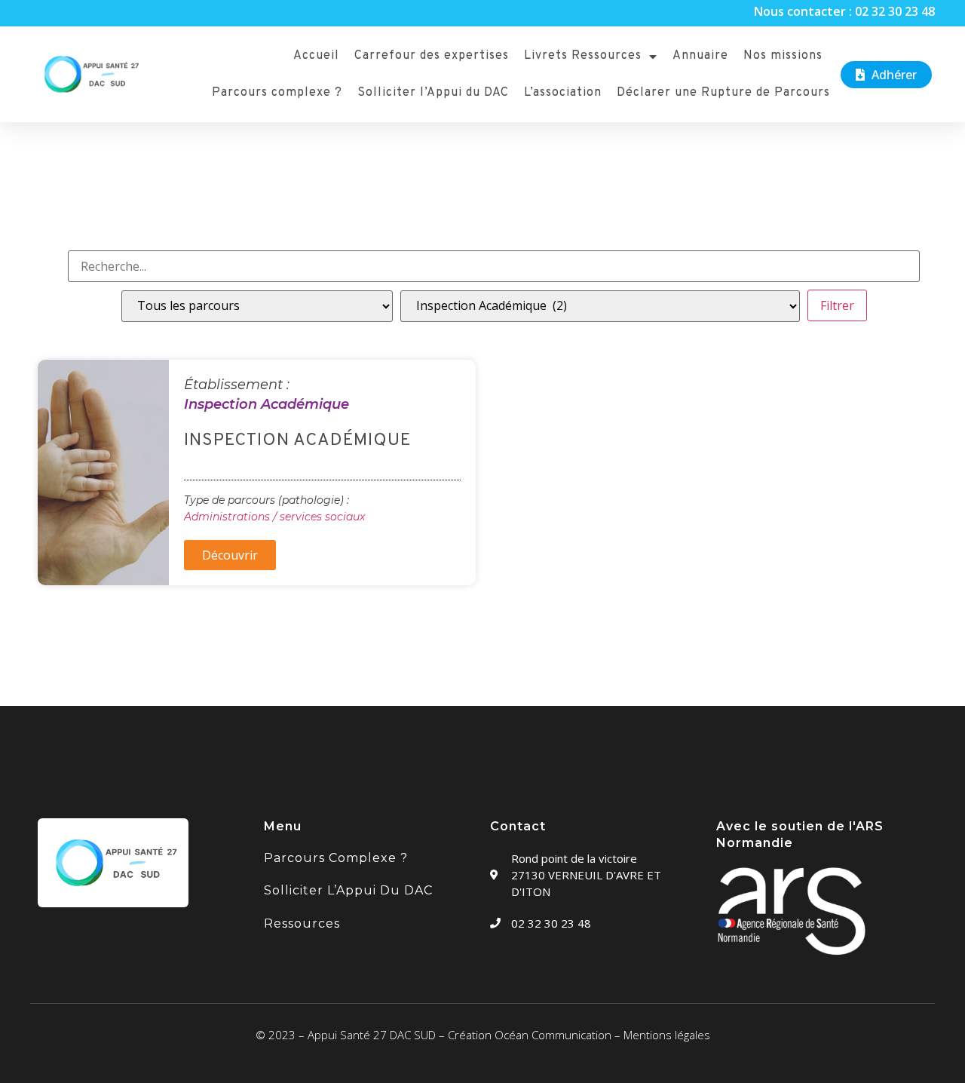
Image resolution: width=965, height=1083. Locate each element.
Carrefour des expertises (431, 55)
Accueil (316, 55)
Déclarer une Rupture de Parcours (723, 92)
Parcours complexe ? (277, 92)
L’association (563, 92)
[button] (886, 74)
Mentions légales (666, 1034)
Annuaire (700, 55)
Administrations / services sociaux (274, 516)
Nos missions (783, 55)
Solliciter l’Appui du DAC (433, 92)
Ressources (302, 923)
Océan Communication (553, 1034)
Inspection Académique (266, 404)
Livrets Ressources (583, 55)
